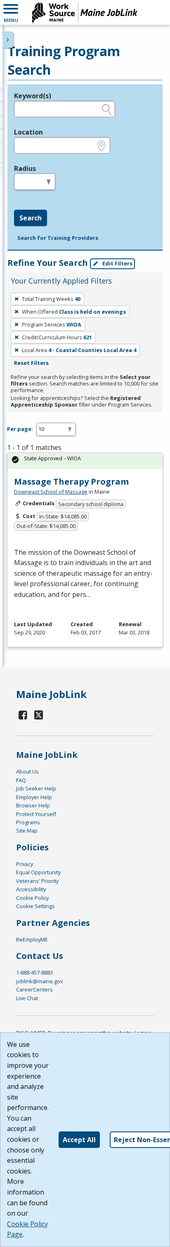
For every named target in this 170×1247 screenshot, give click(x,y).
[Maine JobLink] (85, 12)
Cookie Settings (35, 906)
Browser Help (33, 805)
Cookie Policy (32, 898)
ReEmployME (32, 939)
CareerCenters (34, 989)
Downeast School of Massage (50, 491)
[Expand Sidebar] (8, 39)
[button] (10, 12)
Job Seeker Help (36, 788)
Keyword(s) (32, 95)
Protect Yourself (36, 814)
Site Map (27, 830)
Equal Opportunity (38, 872)
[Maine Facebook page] (23, 715)
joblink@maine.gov (39, 981)
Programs (28, 822)
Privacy (24, 864)
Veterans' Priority (37, 881)
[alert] (85, 461)
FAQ (21, 780)
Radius (25, 168)
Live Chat (27, 998)
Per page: (20, 429)
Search (30, 217)
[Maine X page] (39, 715)
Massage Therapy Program (71, 481)
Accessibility (31, 889)
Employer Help (34, 797)
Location (28, 132)
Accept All (79, 1139)
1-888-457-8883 (34, 972)
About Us (27, 771)
